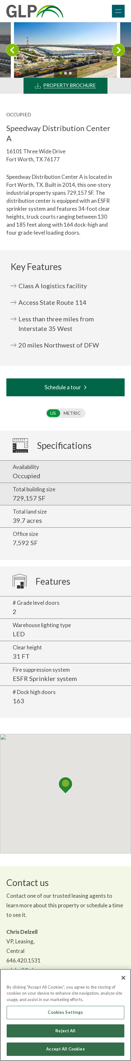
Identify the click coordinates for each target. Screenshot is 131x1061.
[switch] (66, 413)
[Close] (123, 978)
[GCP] (34, 11)
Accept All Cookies (65, 1048)
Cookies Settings (65, 1012)
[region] (65, 1015)
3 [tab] (70, 73)
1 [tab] (60, 73)
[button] (65, 785)
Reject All (65, 1030)
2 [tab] (65, 73)
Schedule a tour (63, 387)
